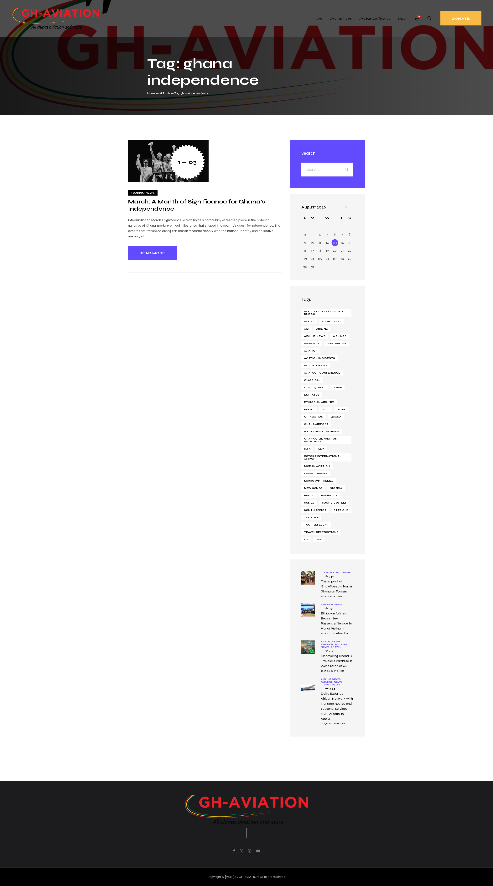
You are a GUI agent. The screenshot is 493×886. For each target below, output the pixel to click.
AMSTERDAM (336, 343)
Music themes (316, 473)
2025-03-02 (327, 723)
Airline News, (331, 641)
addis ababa (331, 321)
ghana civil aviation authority (320, 440)
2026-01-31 (326, 596)
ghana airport (316, 424)
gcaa (341, 409)
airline (322, 328)
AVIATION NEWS (316, 365)
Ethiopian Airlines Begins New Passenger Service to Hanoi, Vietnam (336, 620)
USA (319, 539)
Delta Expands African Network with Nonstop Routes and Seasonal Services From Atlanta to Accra (337, 706)
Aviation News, (332, 682)
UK (306, 539)
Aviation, (328, 644)
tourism (311, 517)
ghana (336, 416)
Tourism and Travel (336, 572)
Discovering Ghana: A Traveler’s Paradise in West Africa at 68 (337, 661)
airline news (315, 336)
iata (307, 448)
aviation (311, 350)
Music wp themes (319, 480)
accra (309, 321)
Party (309, 495)
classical (312, 380)
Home (151, 93)
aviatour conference (322, 372)
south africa (315, 510)
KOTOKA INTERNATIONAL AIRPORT (322, 457)
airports (311, 343)
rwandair (329, 495)
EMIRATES (311, 394)
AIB (306, 328)
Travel (336, 647)
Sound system (334, 502)
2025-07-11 (326, 633)
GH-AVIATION (313, 416)
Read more (152, 253)
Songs (309, 502)
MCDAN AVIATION (317, 466)
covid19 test (314, 387)
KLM (321, 448)
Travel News (330, 684)
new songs (313, 488)
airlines (339, 336)
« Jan (346, 207)
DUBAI (337, 387)
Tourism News (143, 193)
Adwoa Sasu (342, 633)
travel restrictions (321, 532)
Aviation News (332, 604)
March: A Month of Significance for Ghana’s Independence (196, 205)
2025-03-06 (327, 670)
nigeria (336, 488)
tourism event (316, 524)
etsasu (339, 596)
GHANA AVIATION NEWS (321, 431)
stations (341, 510)
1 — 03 (187, 161)
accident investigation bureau (324, 313)
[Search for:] (327, 169)
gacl (325, 409)
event (309, 409)
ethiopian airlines (319, 402)
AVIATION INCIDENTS (319, 358)
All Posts (164, 93)
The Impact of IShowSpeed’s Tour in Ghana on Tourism (336, 586)
